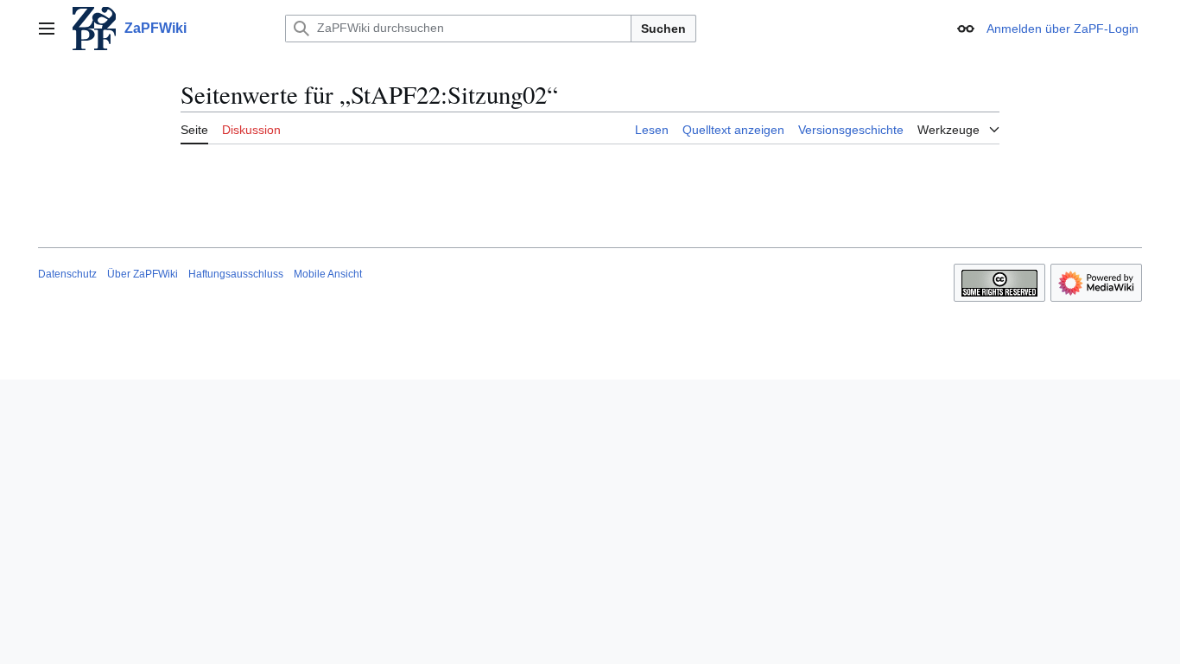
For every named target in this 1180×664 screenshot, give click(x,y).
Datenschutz (67, 274)
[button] (46, 28)
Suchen (663, 28)
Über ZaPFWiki (142, 274)
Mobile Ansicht (328, 274)
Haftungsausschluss (235, 274)
